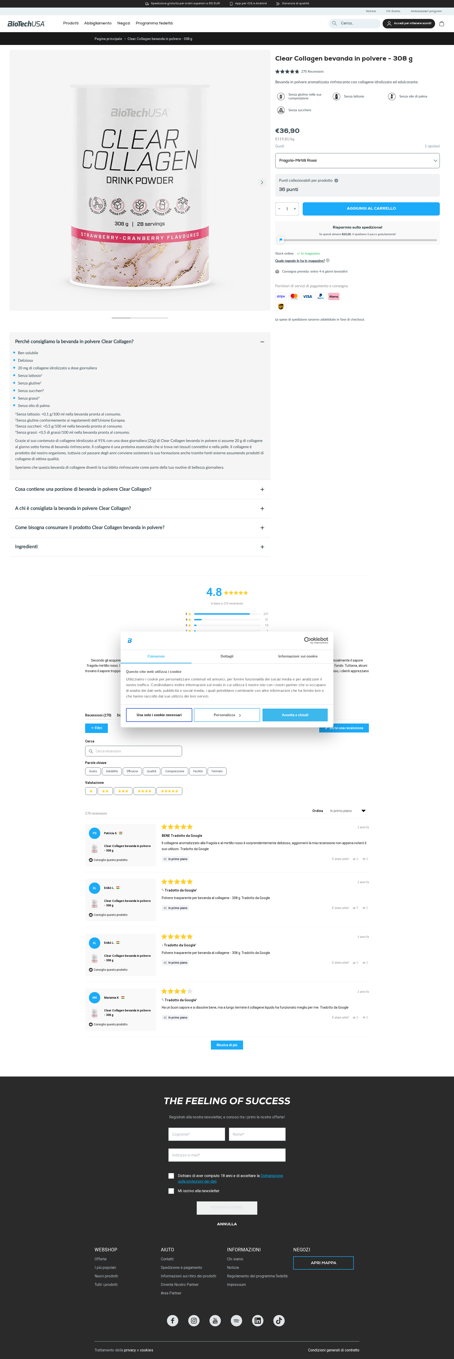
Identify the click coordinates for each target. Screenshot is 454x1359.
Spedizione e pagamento (181, 1267)
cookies (146, 1350)
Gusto (93, 771)
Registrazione (227, 1208)
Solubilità (112, 771)
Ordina (318, 811)
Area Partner (171, 1293)
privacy (130, 1350)
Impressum (236, 1284)
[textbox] (133, 751)
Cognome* (181, 1134)
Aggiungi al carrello (371, 209)
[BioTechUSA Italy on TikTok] (279, 1325)
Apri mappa (323, 1263)
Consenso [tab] (156, 656)
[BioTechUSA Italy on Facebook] (172, 1325)
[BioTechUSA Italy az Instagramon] (194, 1325)
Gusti (279, 146)
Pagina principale (108, 39)
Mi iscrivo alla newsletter (198, 1191)
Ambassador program (426, 11)
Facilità (198, 771)
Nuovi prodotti (106, 1276)
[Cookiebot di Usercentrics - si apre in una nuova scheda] (307, 640)
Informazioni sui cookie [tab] (297, 656)
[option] (140, 180)
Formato (217, 771)
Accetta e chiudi (295, 715)
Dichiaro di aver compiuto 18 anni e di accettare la (230, 1179)
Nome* (238, 1134)
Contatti (167, 1259)
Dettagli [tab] (227, 656)
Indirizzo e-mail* (186, 1155)
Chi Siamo (393, 11)
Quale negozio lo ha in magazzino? (300, 260)
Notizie (371, 11)
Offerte (101, 1259)
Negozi (301, 1250)
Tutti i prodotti (106, 1284)
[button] (299, 74)
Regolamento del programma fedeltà (257, 1276)
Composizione (174, 771)
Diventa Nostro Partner (180, 1284)
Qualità (151, 771)
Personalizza (224, 715)
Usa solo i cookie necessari (159, 715)
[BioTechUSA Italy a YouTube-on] (215, 1325)
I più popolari (105, 1267)
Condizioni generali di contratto (333, 1350)
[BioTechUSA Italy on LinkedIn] (257, 1325)
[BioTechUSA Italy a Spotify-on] (236, 1325)
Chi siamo (235, 1259)
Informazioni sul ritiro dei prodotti (188, 1276)
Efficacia (132, 771)
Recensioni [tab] (98, 716)
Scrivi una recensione (349, 729)
